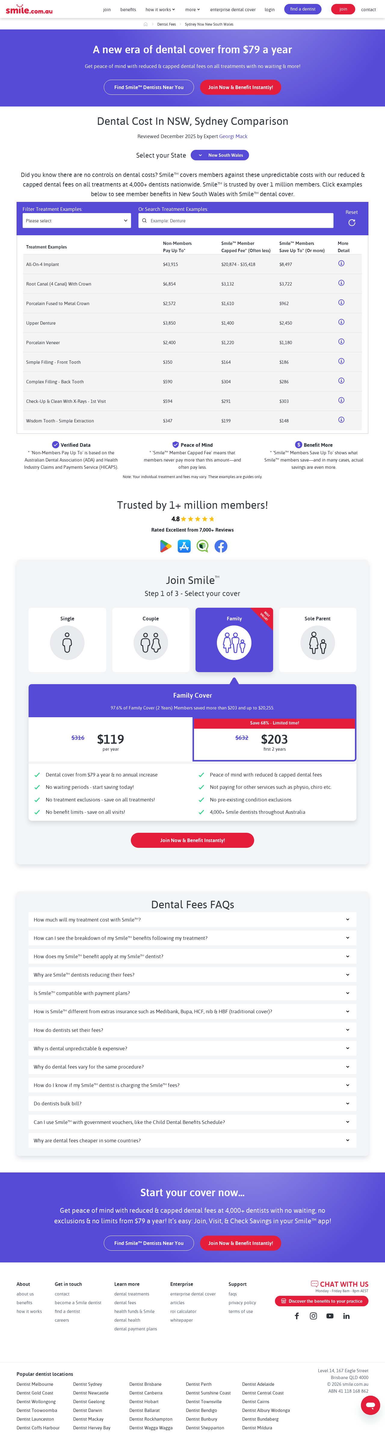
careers (62, 1320)
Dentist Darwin (87, 1410)
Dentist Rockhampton (150, 1419)
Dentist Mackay (88, 1419)
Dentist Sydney (87, 1384)
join (107, 9)
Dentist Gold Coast (35, 1393)
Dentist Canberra (145, 1393)
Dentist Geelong (89, 1401)
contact (368, 9)
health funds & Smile (134, 1311)
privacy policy (242, 1302)
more (190, 9)
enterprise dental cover (233, 9)
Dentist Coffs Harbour (38, 1428)
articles (177, 1302)
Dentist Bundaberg (260, 1419)
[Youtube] (330, 1316)
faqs (233, 1294)
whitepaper (181, 1320)
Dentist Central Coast (263, 1393)
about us (25, 1294)
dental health (127, 1320)
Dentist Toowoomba (37, 1410)
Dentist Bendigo (201, 1410)
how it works (158, 9)
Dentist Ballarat (144, 1410)
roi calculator (183, 1311)
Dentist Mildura (257, 1428)
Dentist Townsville (204, 1401)
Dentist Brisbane (145, 1384)
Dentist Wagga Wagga (151, 1428)
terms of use (241, 1311)
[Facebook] (297, 1316)
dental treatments (131, 1294)
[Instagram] (313, 1316)
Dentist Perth (198, 1384)
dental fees (125, 1302)
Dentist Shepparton (205, 1428)
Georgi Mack (233, 136)
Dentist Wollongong (36, 1401)
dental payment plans (135, 1329)
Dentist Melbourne (35, 1384)
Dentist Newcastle (91, 1393)
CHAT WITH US (344, 1284)
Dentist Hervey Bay (91, 1428)
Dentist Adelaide (258, 1384)
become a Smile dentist (78, 1302)
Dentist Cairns (255, 1401)
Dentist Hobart (144, 1401)
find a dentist (303, 9)
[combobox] (77, 220)
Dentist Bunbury (201, 1419)
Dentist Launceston (35, 1419)
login (270, 9)
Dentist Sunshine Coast (208, 1393)
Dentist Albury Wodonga (266, 1410)
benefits (128, 9)
